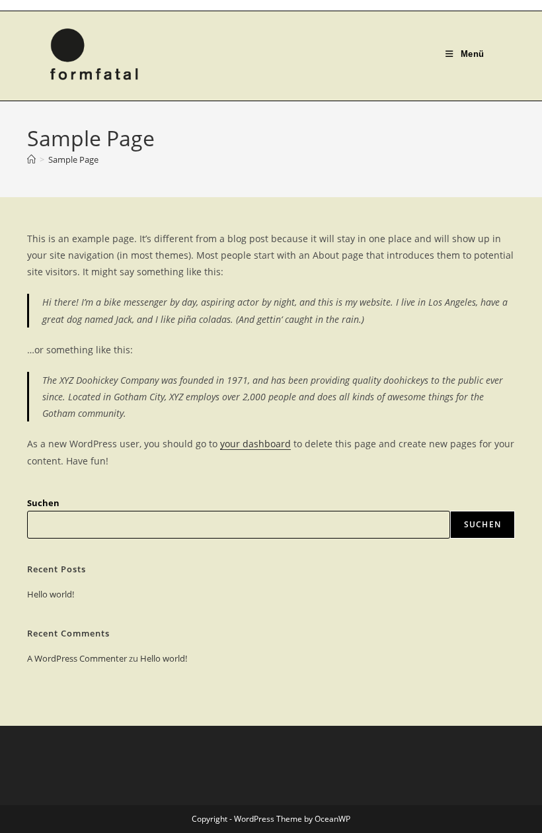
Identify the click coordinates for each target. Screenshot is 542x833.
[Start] (31, 159)
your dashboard (255, 443)
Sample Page (73, 159)
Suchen (43, 503)
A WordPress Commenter (77, 658)
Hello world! (50, 594)
